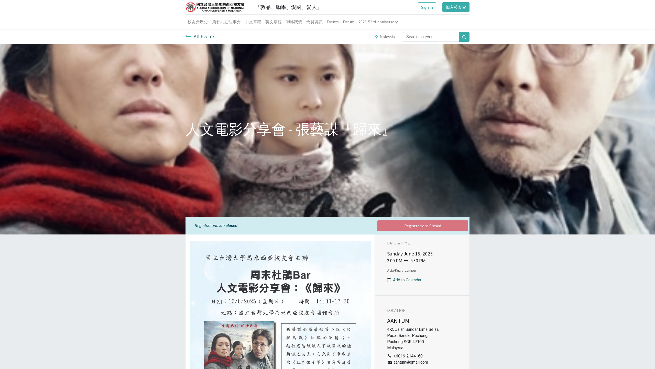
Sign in (427, 7)
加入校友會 (456, 7)
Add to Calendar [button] (407, 280)
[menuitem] (197, 22)
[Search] (464, 37)
